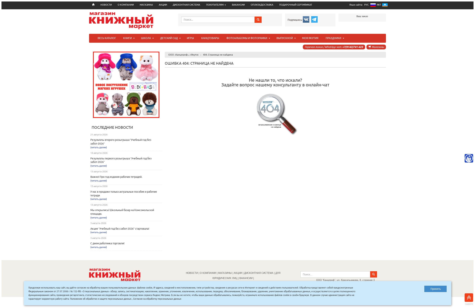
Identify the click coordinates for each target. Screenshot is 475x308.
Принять (435, 288)
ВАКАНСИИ (238, 4)
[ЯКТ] (385, 5)
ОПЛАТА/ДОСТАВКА (262, 4)
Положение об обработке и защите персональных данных (100, 299)
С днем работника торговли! (107, 243)
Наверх (469, 304)
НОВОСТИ (192, 273)
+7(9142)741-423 (352, 47)
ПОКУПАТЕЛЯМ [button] (215, 4)
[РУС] (373, 5)
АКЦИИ (163, 4)
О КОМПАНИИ (126, 4)
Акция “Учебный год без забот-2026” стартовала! (119, 228)
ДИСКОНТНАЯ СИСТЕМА (186, 4)
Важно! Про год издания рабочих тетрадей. (116, 176)
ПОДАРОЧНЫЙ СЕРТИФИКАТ (295, 4)
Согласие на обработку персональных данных (157, 299)
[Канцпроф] (469, 158)
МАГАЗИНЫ (146, 4)
